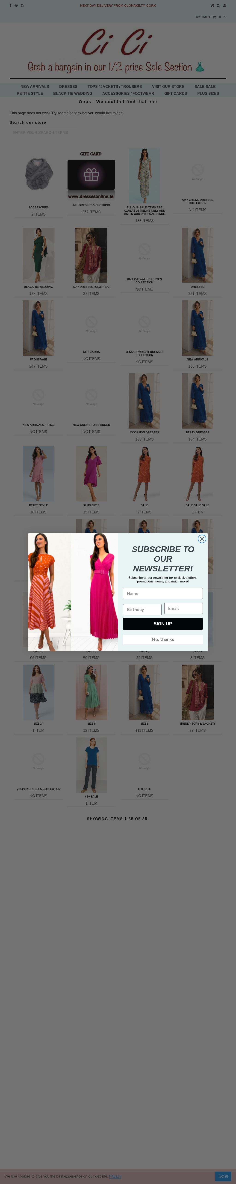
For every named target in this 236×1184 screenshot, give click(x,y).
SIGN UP (163, 624)
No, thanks (163, 639)
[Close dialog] (202, 539)
